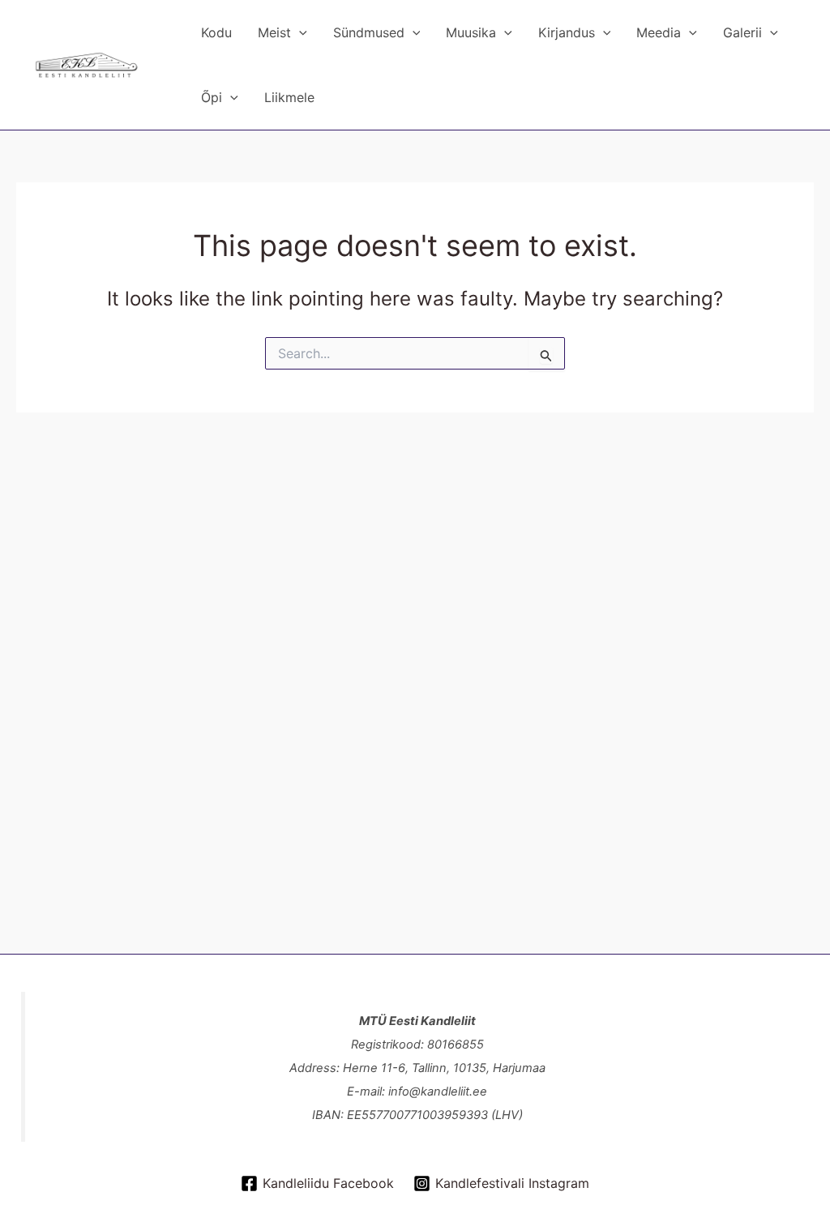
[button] (299, 32)
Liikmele (289, 97)
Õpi (211, 97)
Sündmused (368, 32)
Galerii (742, 32)
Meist (274, 32)
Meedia (658, 32)
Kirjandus (566, 32)
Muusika (471, 32)
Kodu (216, 32)
